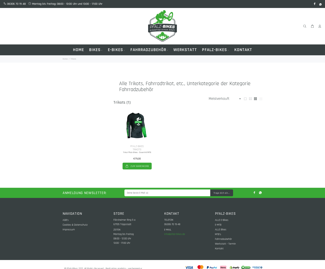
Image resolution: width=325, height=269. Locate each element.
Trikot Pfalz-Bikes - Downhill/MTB (137, 152)
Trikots (137, 149)
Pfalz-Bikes (137, 146)
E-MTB (218, 225)
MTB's (218, 234)
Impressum (69, 229)
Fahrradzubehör (223, 239)
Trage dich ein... (222, 193)
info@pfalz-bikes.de (174, 234)
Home (65, 59)
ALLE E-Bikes (221, 220)
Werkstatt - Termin (225, 244)
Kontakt (219, 248)
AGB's (66, 220)
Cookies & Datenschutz (75, 225)
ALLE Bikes (220, 229)
